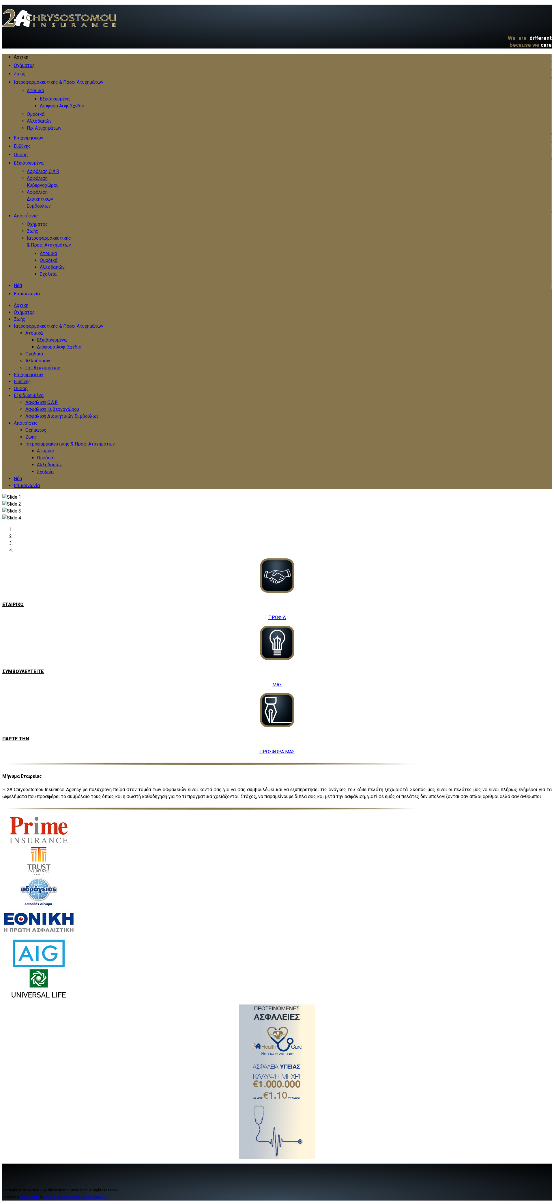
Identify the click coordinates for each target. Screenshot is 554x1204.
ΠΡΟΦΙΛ (277, 617)
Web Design (29, 1197)
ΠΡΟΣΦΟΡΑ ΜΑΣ (277, 751)
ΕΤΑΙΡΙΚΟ (13, 604)
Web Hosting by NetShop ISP (84, 1197)
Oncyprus (51, 1197)
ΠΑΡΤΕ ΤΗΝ (15, 738)
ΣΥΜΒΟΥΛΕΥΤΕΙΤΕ (23, 671)
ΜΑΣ (277, 684)
